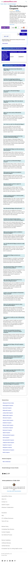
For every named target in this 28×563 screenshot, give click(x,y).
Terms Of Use (5, 521)
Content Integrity (6, 532)
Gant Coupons (6, 437)
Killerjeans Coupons (7, 447)
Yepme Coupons (6, 432)
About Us (4, 499)
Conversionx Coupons (8, 427)
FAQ (3, 515)
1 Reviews (17, 10)
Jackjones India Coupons (8, 442)
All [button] (5, 27)
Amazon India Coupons (8, 420)
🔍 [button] (26, 1)
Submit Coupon (5, 504)
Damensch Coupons (7, 430)
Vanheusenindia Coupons (8, 435)
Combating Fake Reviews (8, 529)
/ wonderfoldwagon (11, 4)
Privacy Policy (4, 555)
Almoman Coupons (7, 417)
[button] (2, 2)
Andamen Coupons (7, 422)
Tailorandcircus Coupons (8, 449)
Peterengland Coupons (8, 405)
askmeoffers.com (10, 1)
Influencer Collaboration (7, 507)
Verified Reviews (6, 545)
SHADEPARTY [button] (21, 34)
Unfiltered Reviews (6, 543)
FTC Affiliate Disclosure (7, 518)
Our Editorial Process (7, 534)
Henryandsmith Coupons (8, 440)
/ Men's (5, 4)
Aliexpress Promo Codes (8, 403)
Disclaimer (4, 512)
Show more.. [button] (12, 24)
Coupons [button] (14, 27)
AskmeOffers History (7, 496)
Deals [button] (22, 27)
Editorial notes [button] (24, 30)
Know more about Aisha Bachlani (14, 491)
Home (2, 4)
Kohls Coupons (6, 452)
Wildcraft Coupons (7, 410)
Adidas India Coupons (8, 415)
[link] (3, 473)
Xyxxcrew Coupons (7, 407)
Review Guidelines (6, 540)
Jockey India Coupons (8, 412)
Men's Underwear (7, 461)
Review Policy (5, 526)
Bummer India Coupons (8, 425)
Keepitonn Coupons (7, 445)
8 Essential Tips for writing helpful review (12, 548)
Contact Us (4, 501)
